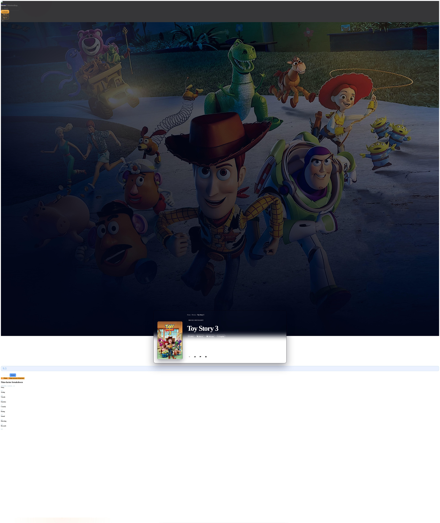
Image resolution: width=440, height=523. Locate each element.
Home (188, 315)
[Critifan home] (220, 3)
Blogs (16, 5)
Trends (5, 11)
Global (13, 375)
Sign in (5, 14)
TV (7, 5)
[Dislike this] (200, 356)
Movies (3, 5)
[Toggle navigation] (3, 20)
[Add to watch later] (189, 356)
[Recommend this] (195, 356)
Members (11, 5)
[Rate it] (206, 356)
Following (5, 375)
